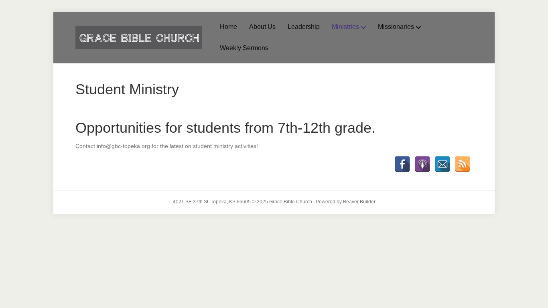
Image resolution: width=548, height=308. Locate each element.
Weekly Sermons (244, 48)
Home (228, 26)
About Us (262, 26)
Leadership (304, 26)
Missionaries (396, 26)
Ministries (345, 26)
